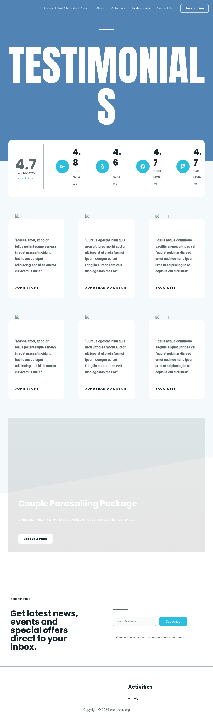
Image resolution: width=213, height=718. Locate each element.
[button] (194, 8)
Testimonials (141, 8)
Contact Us (165, 8)
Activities (118, 8)
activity (133, 698)
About (100, 8)
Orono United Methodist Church (66, 8)
